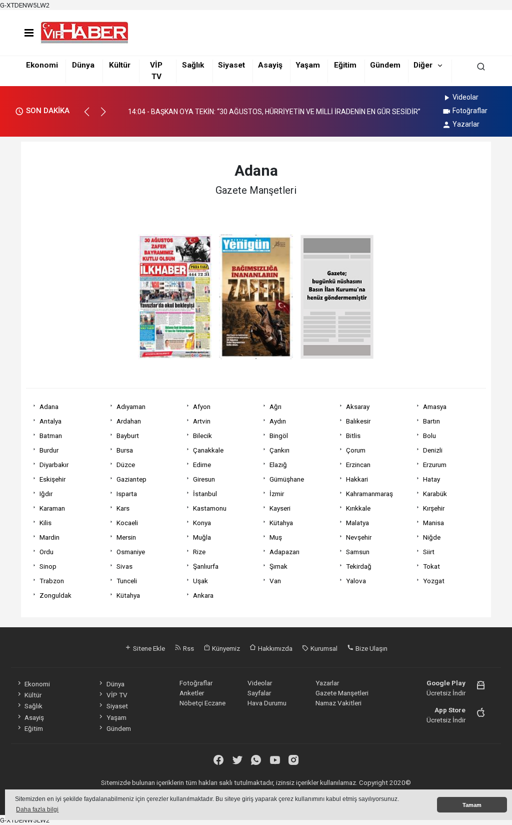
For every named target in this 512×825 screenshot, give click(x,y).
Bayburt (127, 436)
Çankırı (280, 450)
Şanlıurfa (205, 566)
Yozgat (433, 581)
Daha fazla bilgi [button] (37, 809)
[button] (91, 116)
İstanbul (205, 494)
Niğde (431, 537)
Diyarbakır (54, 465)
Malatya (357, 523)
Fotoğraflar (470, 111)
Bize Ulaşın (371, 648)
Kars (123, 508)
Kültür (119, 65)
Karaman (52, 508)
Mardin (50, 537)
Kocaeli (127, 523)
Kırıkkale (358, 508)
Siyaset (231, 65)
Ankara (203, 595)
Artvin (201, 421)
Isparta (126, 494)
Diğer (423, 65)
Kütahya (281, 523)
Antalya (51, 421)
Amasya (434, 406)
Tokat (431, 566)
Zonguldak (56, 595)
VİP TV (116, 695)
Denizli (432, 450)
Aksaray (358, 406)
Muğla (202, 537)
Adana (49, 406)
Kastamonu (209, 508)
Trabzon (52, 581)
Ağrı (276, 406)
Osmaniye (130, 552)
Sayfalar (259, 693)
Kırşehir (433, 508)
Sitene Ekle (148, 648)
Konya (202, 523)
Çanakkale (208, 450)
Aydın (278, 421)
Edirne (202, 465)
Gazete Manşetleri (342, 693)
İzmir (277, 494)
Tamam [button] (472, 805)
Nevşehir (359, 537)
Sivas (124, 566)
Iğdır (46, 494)
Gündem (385, 65)
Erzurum (434, 465)
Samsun (358, 552)
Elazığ (278, 465)
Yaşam (308, 65)
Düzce (125, 465)
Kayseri (280, 508)
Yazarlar (466, 124)
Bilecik (202, 436)
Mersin (126, 537)
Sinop (48, 566)
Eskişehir (53, 479)
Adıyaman (131, 406)
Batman (51, 436)
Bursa (124, 450)
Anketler (192, 693)
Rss (188, 648)
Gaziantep (131, 479)
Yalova (356, 581)
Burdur (49, 450)
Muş (276, 537)
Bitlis (353, 436)
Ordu (47, 552)
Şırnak (279, 566)
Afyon (201, 406)
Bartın (431, 421)
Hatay (431, 479)
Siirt (428, 552)
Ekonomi (42, 65)
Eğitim (345, 65)
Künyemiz (225, 648)
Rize (199, 552)
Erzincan (358, 465)
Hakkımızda (274, 648)
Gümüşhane (287, 479)
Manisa (433, 523)
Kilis (46, 523)
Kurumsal (323, 648)
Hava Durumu (267, 703)
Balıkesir (358, 421)
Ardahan (128, 421)
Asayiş (270, 65)
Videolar (465, 97)
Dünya (83, 65)
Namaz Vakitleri (339, 703)
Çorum (356, 450)
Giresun (204, 479)
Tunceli (126, 581)
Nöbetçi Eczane (203, 703)
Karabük (435, 494)
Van (275, 581)
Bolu (429, 436)
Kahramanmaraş (369, 494)
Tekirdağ (359, 566)
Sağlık (193, 65)
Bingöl (279, 436)
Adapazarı (285, 552)
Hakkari (357, 479)
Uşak (200, 581)
